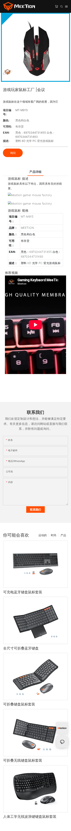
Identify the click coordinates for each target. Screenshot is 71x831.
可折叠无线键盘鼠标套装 (22, 760)
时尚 (53, 535)
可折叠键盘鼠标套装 (19, 704)
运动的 (42, 535)
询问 (13, 152)
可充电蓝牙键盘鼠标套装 (22, 592)
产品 (63, 535)
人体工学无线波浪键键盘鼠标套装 (29, 816)
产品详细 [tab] (35, 172)
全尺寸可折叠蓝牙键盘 (21, 648)
